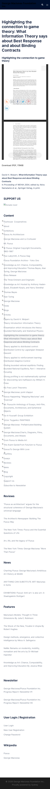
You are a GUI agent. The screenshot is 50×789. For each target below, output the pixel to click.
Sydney (34, 784)
